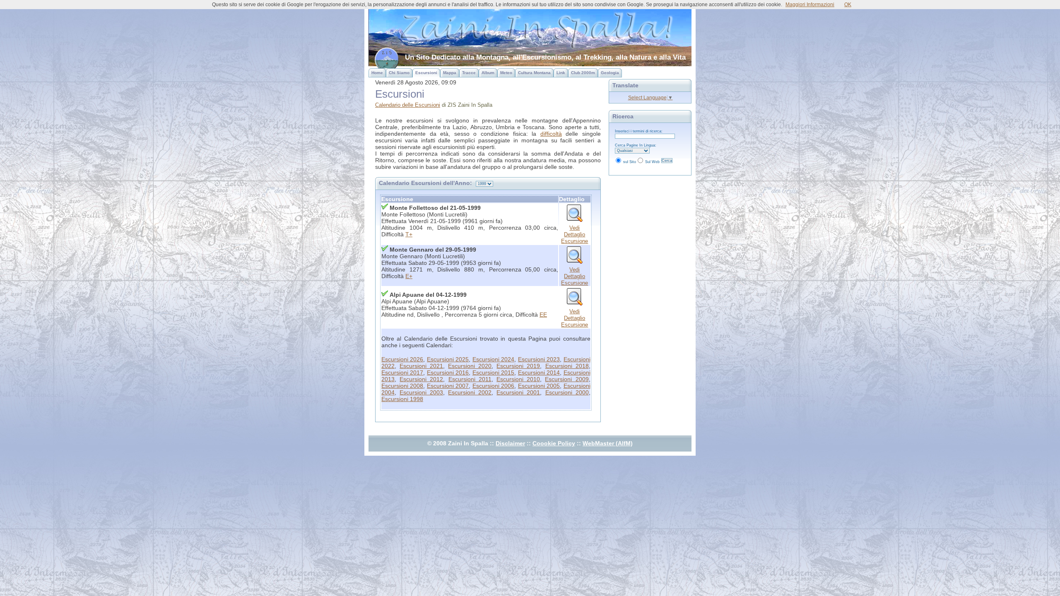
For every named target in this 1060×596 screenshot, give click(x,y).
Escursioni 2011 (469, 379)
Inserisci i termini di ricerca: (638, 131)
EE (543, 314)
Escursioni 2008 (402, 385)
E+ (408, 276)
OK (847, 4)
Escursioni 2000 (567, 392)
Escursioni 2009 (566, 379)
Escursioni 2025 (448, 359)
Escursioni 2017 (402, 372)
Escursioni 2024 (493, 359)
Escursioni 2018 (567, 366)
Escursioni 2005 (539, 385)
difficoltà (551, 133)
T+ (408, 234)
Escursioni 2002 (469, 392)
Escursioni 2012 (421, 379)
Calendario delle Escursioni (407, 105)
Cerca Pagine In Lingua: (635, 145)
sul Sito (629, 162)
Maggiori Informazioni (809, 4)
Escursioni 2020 (469, 366)
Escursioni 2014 (539, 372)
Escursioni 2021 (421, 366)
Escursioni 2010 (518, 379)
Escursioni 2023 (539, 359)
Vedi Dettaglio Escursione (574, 234)
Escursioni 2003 (421, 392)
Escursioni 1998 (402, 399)
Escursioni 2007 (448, 385)
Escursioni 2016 (448, 372)
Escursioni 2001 (518, 392)
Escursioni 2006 (493, 385)
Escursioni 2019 (518, 366)
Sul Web (652, 162)
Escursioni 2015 (493, 372)
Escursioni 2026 (402, 359)
